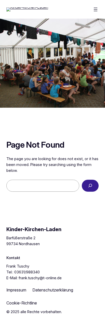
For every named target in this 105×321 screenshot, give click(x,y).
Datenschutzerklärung (52, 289)
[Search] (90, 186)
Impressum (16, 289)
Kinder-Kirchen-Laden (33, 229)
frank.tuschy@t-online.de (40, 278)
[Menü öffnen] (96, 9)
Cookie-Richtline (21, 302)
